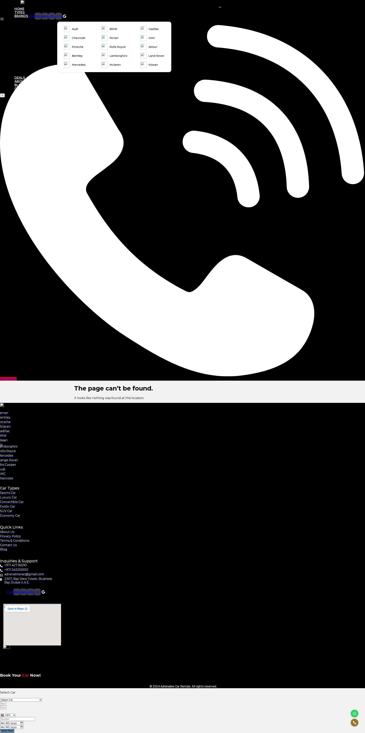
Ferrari (114, 38)
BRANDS (21, 16)
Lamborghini (118, 56)
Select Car (8, 692)
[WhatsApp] (354, 713)
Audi (75, 29)
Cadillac (153, 29)
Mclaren (115, 64)
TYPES (19, 12)
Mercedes (79, 64)
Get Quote (8, 379)
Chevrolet (78, 38)
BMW (113, 29)
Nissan (153, 64)
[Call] (354, 722)
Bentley (77, 56)
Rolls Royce (118, 47)
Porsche (77, 47)
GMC (151, 38)
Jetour (152, 47)
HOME (19, 9)
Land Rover (156, 56)
